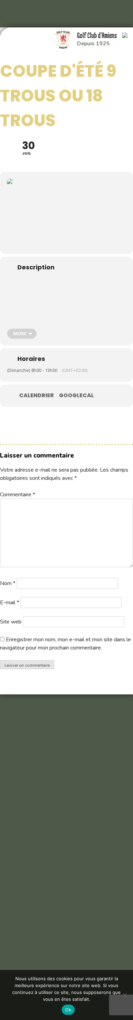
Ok (68, 1009)
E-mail (9, 602)
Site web (10, 622)
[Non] (124, 995)
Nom (7, 583)
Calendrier (36, 395)
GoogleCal (76, 395)
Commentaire (17, 494)
